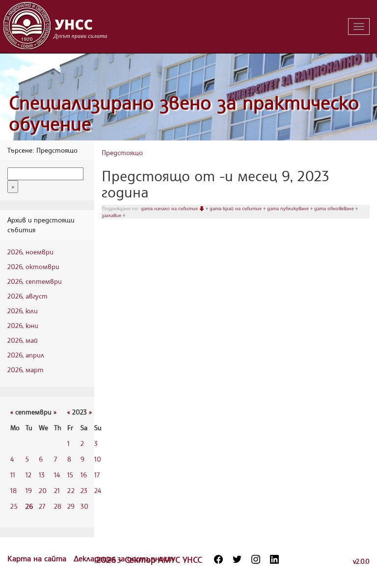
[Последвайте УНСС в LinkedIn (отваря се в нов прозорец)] (274, 559)
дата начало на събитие (170, 208)
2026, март (25, 369)
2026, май (22, 340)
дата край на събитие (236, 208)
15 (70, 474)
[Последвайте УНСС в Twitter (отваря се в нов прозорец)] (237, 559)
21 (57, 490)
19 (29, 490)
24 (97, 490)
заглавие (112, 215)
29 (71, 506)
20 (43, 490)
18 (13, 490)
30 (84, 506)
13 (42, 474)
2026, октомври (33, 266)
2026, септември (34, 281)
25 (14, 506)
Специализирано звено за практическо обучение (184, 113)
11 (12, 474)
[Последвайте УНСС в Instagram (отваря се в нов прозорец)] (255, 559)
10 (97, 459)
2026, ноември (30, 251)
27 (42, 506)
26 (29, 506)
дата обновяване (334, 208)
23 (84, 490)
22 (71, 490)
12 (28, 474)
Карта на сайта (38, 558)
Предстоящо (122, 152)
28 (57, 506)
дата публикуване (288, 208)
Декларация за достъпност (124, 558)
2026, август (27, 296)
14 (57, 474)
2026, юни (22, 325)
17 (97, 474)
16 (84, 474)
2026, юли (22, 310)
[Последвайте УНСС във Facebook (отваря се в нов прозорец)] (218, 559)
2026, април (25, 355)
